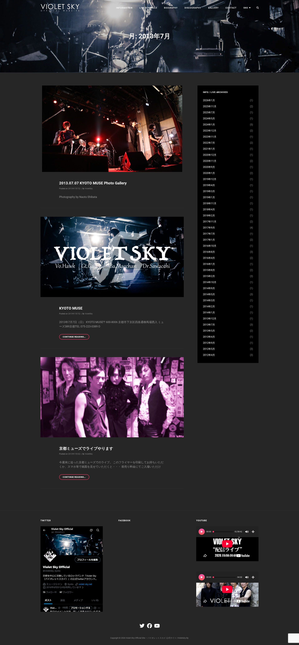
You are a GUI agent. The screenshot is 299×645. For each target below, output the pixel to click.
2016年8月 (209, 251)
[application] (227, 543)
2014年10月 (209, 282)
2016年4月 (209, 258)
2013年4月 (209, 336)
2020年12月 (209, 154)
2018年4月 (209, 209)
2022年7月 (209, 142)
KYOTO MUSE (71, 308)
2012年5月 (209, 348)
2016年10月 (209, 245)
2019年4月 (209, 185)
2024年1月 (209, 124)
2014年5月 (209, 294)
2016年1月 (209, 264)
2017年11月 (209, 221)
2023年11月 (209, 136)
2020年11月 (209, 161)
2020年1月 (209, 173)
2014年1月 (209, 312)
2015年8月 (209, 270)
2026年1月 (209, 100)
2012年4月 (209, 355)
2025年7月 (209, 112)
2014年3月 (209, 300)
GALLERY (213, 8)
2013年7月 (209, 324)
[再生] (202, 532)
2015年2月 (209, 276)
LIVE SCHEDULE (148, 8)
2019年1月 (209, 197)
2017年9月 (209, 227)
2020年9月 (209, 167)
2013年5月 (209, 330)
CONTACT (231, 8)
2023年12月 (209, 130)
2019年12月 (209, 179)
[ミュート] (247, 532)
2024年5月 (209, 118)
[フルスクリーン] (253, 532)
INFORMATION (124, 8)
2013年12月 (209, 318)
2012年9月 (209, 342)
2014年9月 (209, 288)
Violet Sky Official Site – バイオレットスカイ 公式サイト (151, 638)
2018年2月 (209, 215)
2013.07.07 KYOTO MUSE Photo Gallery (93, 183)
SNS (245, 8)
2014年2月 (209, 306)
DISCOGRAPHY (193, 8)
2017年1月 (209, 239)
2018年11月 (209, 203)
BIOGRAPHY (171, 8)
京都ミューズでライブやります (86, 448)
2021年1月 (209, 148)
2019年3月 (209, 191)
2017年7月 (209, 233)
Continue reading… (76, 337)
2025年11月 (209, 106)
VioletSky (89, 188)
